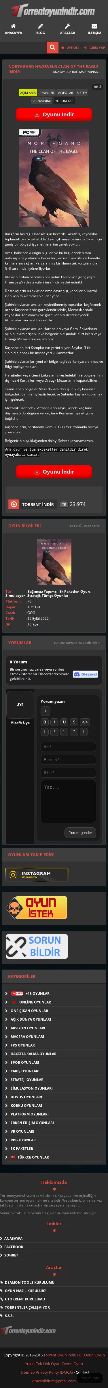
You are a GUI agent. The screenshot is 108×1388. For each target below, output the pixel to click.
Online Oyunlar (34, 1002)
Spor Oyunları (25, 1062)
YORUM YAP (64, 101)
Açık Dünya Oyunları (31, 1019)
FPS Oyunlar (23, 1045)
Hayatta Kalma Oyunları (34, 1053)
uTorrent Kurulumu (24, 1299)
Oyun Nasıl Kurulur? (24, 1290)
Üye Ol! (72, 47)
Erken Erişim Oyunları (32, 1122)
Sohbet (10, 1255)
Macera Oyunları (27, 1036)
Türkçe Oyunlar (55, 595)
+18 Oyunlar (31, 993)
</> (85, 722)
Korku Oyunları (26, 1105)
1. (64, 732)
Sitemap (28, 1372)
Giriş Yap (97, 47)
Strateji (33, 595)
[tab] (28, 92)
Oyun (85, 591)
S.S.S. (8, 1315)
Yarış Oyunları (25, 1071)
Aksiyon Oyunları (28, 1028)
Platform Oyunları (30, 1114)
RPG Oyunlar (23, 1140)
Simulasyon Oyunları (32, 1088)
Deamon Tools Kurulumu (28, 1282)
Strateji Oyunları (28, 1079)
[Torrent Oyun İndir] (29, 1334)
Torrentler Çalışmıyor (26, 1307)
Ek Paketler (69, 591)
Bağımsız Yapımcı (42, 591)
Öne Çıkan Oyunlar (29, 1010)
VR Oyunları (22, 1131)
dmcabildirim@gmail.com (54, 1380)
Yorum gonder (80, 833)
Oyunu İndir (58, 114)
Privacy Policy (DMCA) (54, 1372)
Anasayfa (12, 1238)
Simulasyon (15, 595)
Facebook (13, 1246)
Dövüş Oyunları (26, 1096)
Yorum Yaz (90, 1378)
